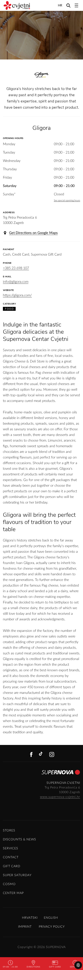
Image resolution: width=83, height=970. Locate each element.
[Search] (68, 5)
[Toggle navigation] (76, 5)
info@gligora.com (15, 282)
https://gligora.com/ (17, 295)
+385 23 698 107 (16, 268)
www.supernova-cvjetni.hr (60, 796)
